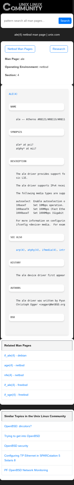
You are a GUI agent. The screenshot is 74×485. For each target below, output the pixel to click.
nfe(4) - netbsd (14, 375)
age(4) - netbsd (14, 365)
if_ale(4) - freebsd (16, 384)
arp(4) (20, 250)
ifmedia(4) (49, 250)
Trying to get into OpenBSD (22, 436)
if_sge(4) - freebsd (16, 394)
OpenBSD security (16, 445)
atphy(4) (33, 250)
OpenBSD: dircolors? (18, 426)
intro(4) (65, 250)
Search (65, 20)
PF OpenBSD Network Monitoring (26, 470)
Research (59, 48)
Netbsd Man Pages (20, 48)
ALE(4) (13, 94)
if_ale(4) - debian (15, 355)
